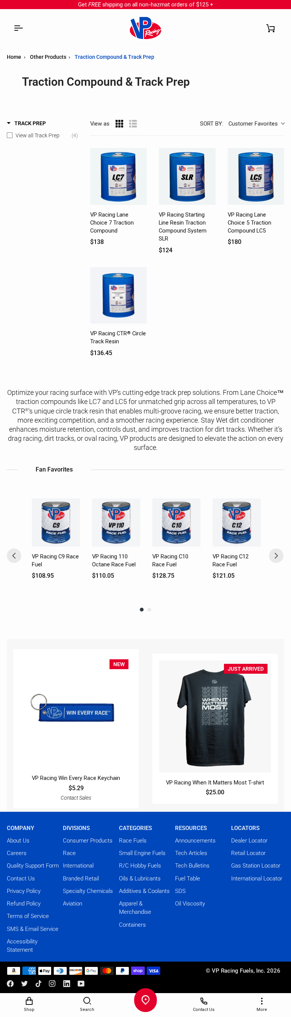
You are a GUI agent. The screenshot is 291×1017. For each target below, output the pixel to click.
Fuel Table (187, 878)
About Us (18, 840)
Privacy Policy (24, 891)
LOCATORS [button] (245, 828)
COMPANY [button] (20, 828)
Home (14, 57)
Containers (132, 924)
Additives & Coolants (144, 891)
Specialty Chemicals (88, 891)
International (78, 865)
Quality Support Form (33, 865)
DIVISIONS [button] (76, 828)
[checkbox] (42, 135)
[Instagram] (52, 983)
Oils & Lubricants (140, 878)
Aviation (72, 903)
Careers (17, 853)
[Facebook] (10, 983)
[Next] (276, 556)
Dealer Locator (249, 840)
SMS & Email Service (32, 929)
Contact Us (21, 878)
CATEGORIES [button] (135, 828)
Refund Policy (24, 903)
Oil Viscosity (190, 903)
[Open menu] (18, 28)
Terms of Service (28, 916)
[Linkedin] (66, 983)
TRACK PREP (30, 123)
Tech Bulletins (192, 865)
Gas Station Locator (255, 865)
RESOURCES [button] (191, 828)
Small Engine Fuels (142, 853)
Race (69, 853)
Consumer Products (88, 840)
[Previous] (14, 556)
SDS (180, 891)
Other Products (48, 57)
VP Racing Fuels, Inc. (238, 970)
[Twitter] (24, 983)
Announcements (195, 840)
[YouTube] (81, 983)
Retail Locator (248, 853)
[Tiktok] (39, 983)
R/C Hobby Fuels (140, 865)
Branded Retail (81, 878)
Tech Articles (191, 853)
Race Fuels (133, 840)
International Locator (256, 878)
